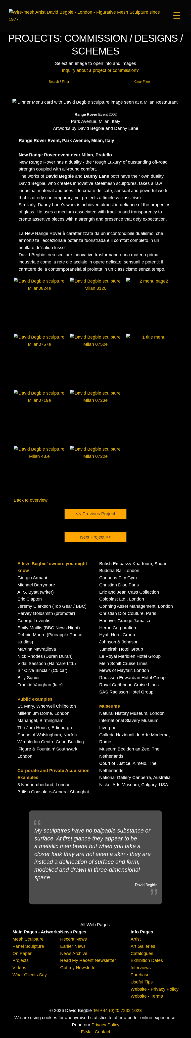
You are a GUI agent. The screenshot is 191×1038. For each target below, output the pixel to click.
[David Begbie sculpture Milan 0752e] (95, 359)
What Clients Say (29, 974)
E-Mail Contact (95, 1031)
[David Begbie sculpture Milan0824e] (39, 303)
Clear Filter (142, 82)
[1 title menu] (151, 359)
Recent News (73, 939)
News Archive (73, 953)
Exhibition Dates (147, 960)
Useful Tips (142, 982)
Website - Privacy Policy (155, 989)
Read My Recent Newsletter (88, 960)
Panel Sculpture (28, 946)
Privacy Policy (105, 1024)
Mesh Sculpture (28, 939)
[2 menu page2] (151, 303)
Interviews (141, 967)
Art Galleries (143, 946)
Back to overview (31, 500)
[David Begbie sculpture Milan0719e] (39, 415)
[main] (87, 16)
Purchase (140, 974)
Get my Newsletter (78, 967)
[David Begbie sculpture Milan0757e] (39, 359)
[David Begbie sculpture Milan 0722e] (95, 471)
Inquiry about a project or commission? (100, 70)
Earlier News (73, 946)
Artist (136, 939)
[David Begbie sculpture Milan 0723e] (95, 415)
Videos (19, 967)
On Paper (22, 953)
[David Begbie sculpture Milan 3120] (95, 303)
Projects (20, 960)
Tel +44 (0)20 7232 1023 (117, 1010)
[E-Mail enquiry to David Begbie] (57, 70)
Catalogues (142, 953)
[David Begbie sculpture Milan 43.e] (39, 471)
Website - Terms (147, 996)
